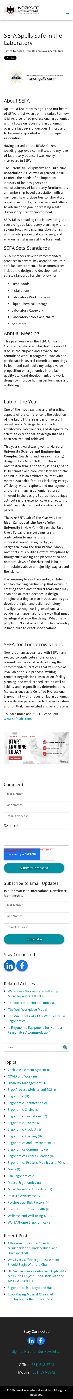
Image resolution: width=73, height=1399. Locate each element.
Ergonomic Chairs (24, 1110)
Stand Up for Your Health (28, 1209)
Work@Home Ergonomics (30, 1223)
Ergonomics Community (28, 1149)
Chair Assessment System (29, 1070)
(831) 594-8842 (43, 1372)
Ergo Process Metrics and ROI (32, 1090)
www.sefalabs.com (17, 719)
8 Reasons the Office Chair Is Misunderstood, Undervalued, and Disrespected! (32, 1248)
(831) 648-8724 (42, 1364)
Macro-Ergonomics (24, 1183)
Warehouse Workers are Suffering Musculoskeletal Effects (33, 994)
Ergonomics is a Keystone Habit (31, 1288)
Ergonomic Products (25, 1129)
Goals (14, 1169)
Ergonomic (18, 1096)
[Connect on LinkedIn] (9, 965)
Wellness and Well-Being (27, 1216)
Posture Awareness (24, 1196)
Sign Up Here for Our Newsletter (36, 1352)
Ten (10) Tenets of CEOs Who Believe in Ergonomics (36, 1018)
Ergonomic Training (25, 1136)
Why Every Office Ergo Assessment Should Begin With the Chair (33, 1262)
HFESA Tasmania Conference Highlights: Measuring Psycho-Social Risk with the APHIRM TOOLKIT (37, 1276)
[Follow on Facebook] (22, 965)
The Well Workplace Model (27, 1010)
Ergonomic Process (24, 1123)
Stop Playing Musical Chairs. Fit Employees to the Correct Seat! (31, 1297)
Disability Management (27, 1083)
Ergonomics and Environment (31, 1143)
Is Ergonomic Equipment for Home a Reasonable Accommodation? (35, 1030)
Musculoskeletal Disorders (30, 1189)
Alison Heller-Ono (27, 51)
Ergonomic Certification (28, 1103)
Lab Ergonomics (22, 1176)
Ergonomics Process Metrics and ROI (37, 1163)
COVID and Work (22, 1076)
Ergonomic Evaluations (27, 1116)
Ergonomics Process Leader (31, 1156)
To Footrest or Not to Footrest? (31, 1003)
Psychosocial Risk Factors (28, 1203)
